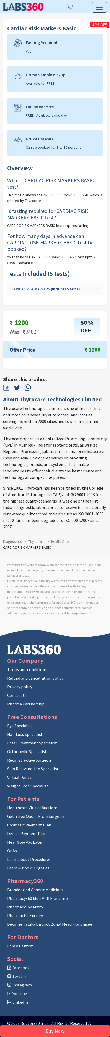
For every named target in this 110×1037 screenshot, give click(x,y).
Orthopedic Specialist (27, 751)
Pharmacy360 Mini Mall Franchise (37, 898)
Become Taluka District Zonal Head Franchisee (49, 924)
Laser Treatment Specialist (32, 743)
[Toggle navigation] (99, 7)
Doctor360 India (35, 1023)
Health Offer (60, 541)
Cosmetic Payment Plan (29, 825)
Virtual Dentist (20, 777)
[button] (55, 289)
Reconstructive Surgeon (29, 760)
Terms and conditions (27, 669)
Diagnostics (12, 541)
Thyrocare (36, 541)
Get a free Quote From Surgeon (35, 816)
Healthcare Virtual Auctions (32, 807)
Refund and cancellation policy (35, 678)
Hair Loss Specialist (25, 734)
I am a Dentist (20, 946)
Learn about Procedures (29, 859)
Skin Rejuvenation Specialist (33, 768)
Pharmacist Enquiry (25, 915)
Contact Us (17, 695)
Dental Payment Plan (26, 833)
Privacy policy (19, 686)
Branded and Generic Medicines (35, 889)
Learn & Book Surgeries (28, 868)
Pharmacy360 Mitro (25, 907)
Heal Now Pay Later (25, 842)
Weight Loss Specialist (27, 786)
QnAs (12, 850)
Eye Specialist (19, 725)
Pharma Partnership (26, 704)
